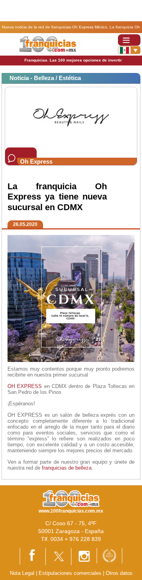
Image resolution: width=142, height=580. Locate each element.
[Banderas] (129, 50)
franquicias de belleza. (67, 468)
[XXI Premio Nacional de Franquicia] (109, 555)
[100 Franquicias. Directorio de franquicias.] (47, 44)
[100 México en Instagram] (84, 556)
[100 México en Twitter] (58, 556)
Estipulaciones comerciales (71, 573)
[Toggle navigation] (129, 40)
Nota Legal (22, 573)
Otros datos (119, 573)
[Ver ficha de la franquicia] (71, 117)
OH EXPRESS (24, 386)
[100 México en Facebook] (33, 556)
